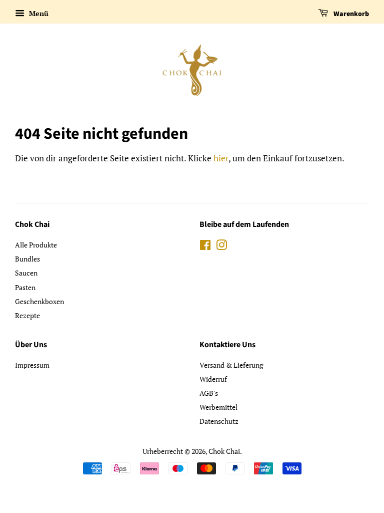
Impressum (32, 365)
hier (221, 158)
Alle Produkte (36, 244)
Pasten (25, 287)
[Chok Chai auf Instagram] (221, 246)
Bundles (27, 259)
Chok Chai (224, 451)
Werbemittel (219, 407)
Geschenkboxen (39, 301)
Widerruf (213, 379)
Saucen (26, 273)
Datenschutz (219, 421)
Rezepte (27, 315)
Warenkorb (350, 14)
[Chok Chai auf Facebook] (205, 246)
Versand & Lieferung (231, 365)
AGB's (209, 393)
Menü (37, 13)
